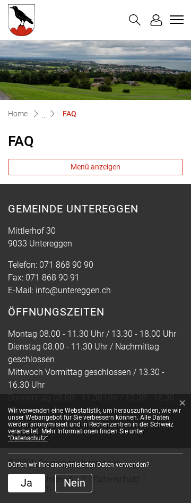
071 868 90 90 (66, 265)
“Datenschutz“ (28, 438)
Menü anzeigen (95, 167)
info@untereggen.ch (73, 290)
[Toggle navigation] (175, 19)
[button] (134, 20)
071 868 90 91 (52, 277)
